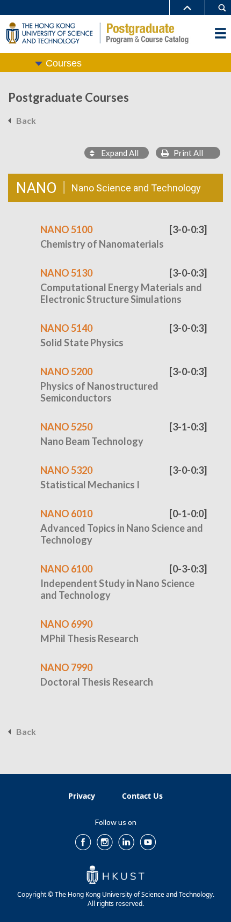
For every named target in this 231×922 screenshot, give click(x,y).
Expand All (117, 153)
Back (26, 120)
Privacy (81, 796)
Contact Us (142, 796)
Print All (186, 153)
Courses (64, 63)
